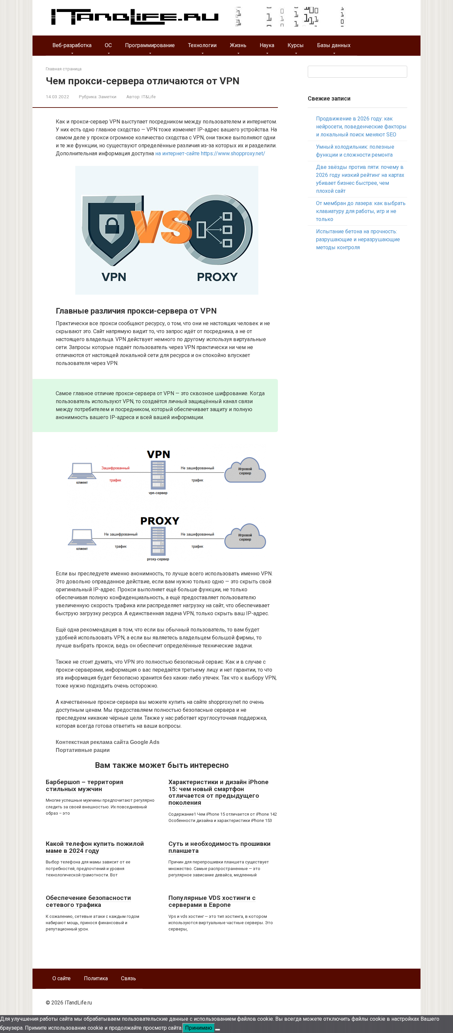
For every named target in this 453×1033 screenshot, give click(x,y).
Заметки (107, 96)
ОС (108, 45)
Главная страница (64, 68)
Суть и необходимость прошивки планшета (219, 847)
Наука (267, 45)
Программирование (150, 45)
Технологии (202, 45)
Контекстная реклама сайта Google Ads (108, 742)
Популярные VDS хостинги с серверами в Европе (212, 901)
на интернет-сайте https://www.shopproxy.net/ (210, 153)
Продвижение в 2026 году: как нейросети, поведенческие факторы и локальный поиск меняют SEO (361, 126)
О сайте (61, 978)
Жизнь (238, 45)
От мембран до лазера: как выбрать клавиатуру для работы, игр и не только (361, 211)
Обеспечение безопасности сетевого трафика (88, 901)
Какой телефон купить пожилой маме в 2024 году (95, 847)
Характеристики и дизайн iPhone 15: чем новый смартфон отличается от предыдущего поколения (218, 792)
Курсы (296, 45)
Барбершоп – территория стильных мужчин (84, 785)
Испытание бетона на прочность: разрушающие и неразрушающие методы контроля (358, 239)
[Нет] (217, 1030)
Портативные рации (83, 750)
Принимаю (198, 1028)
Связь (128, 978)
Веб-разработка (72, 45)
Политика (96, 978)
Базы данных (334, 45)
